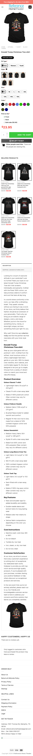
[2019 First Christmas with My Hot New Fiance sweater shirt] (25, 206)
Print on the (5, 114)
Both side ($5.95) (11, 122)
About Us (4, 675)
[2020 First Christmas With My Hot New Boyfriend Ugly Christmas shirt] (8, 206)
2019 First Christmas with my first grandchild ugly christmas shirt (7, 186)
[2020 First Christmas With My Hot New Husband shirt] (25, 172)
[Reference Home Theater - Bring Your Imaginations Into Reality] (16, 7)
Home (3, 47)
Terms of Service (7, 685)
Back (7, 119)
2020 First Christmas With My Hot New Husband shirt (23, 185)
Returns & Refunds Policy (10, 678)
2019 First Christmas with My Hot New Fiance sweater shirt (23, 219)
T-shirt (18, 47)
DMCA (3, 710)
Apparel (10, 47)
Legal (3, 714)
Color (3, 100)
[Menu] (2, 7)
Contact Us (5, 699)
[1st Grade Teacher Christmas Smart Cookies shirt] (8, 239)
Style (4, 69)
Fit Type (4, 61)
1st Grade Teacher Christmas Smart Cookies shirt (7, 253)
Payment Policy (6, 706)
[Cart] (30, 7)
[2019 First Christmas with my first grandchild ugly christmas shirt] (8, 172)
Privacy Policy (6, 682)
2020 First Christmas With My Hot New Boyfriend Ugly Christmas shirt (7, 220)
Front (7, 117)
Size (3, 87)
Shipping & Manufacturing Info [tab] (13, 270)
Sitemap (4, 689)
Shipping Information (8, 703)
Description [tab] (7, 265)
